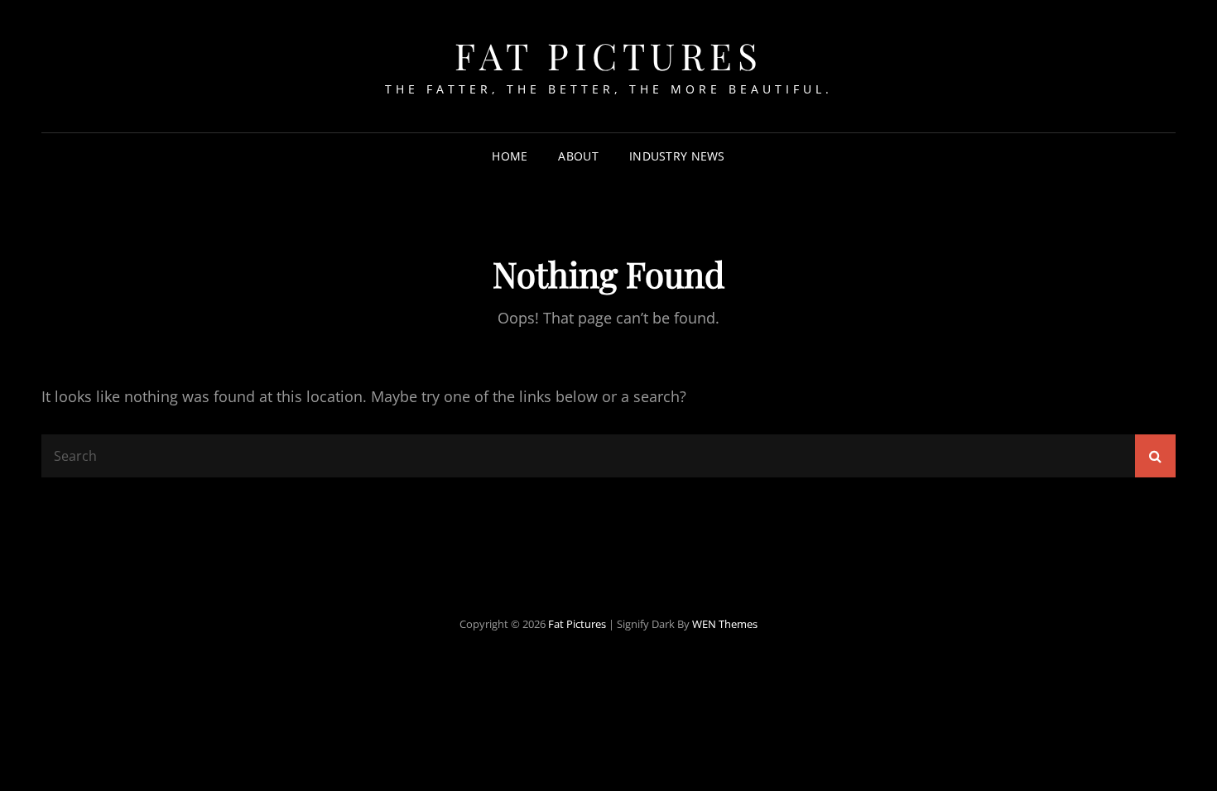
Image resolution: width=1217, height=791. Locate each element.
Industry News (677, 156)
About (578, 156)
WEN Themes (725, 623)
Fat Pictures (608, 55)
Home (509, 156)
